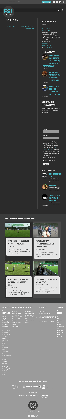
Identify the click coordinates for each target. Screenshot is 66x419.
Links (58, 334)
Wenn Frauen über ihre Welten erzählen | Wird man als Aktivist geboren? (51, 60)
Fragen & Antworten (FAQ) (60, 326)
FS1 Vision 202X (17, 317)
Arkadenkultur (10, 27)
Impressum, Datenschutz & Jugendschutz (29, 313)
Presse (59, 317)
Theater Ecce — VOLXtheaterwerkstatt (54, 198)
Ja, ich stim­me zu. (50, 161)
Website (28, 307)
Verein (14, 325)
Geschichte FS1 (16, 313)
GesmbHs (15, 311)
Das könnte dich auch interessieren (20, 218)
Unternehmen (18, 307)
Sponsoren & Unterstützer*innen (33, 381)
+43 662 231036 (11, 2)
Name (45, 129)
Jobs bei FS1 (15, 326)
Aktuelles (42, 307)
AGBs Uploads (29, 321)
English (18, 2)
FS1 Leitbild (15, 315)
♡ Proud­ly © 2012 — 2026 (33, 412)
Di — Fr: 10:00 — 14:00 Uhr (47, 321)
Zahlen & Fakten (17, 319)
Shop (58, 323)
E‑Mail (45, 135)
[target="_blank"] (63, 2)
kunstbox (52, 185)
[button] (55, 10)
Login (27, 323)
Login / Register (47, 2)
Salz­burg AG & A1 (49, 47)
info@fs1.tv (4, 2)
